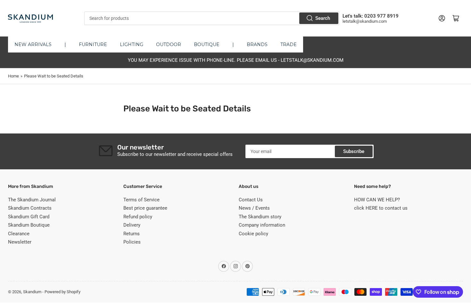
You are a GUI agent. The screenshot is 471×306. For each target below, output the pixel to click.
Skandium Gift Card (28, 217)
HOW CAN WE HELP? (377, 200)
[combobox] (211, 18)
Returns (131, 234)
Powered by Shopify (62, 291)
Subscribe (353, 151)
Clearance (18, 234)
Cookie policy (253, 234)
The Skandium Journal (32, 200)
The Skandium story (260, 217)
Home (13, 76)
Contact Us (251, 200)
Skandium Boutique (29, 225)
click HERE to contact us (381, 208)
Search (322, 18)
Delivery (131, 225)
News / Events (254, 208)
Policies (132, 242)
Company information (262, 225)
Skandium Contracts (30, 208)
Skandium (32, 291)
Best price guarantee (145, 208)
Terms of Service (141, 200)
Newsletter (19, 242)
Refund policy (137, 217)
